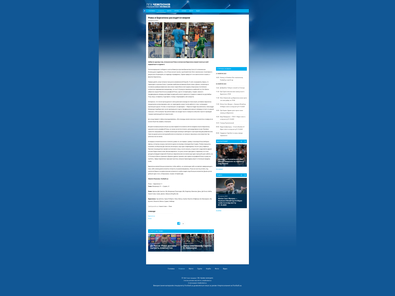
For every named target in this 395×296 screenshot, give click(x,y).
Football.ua (237, 285)
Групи (176, 11)
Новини (161, 11)
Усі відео (218, 210)
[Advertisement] (231, 29)
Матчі (169, 11)
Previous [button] (208, 231)
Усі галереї (219, 169)
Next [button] (212, 231)
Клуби (184, 11)
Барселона (151, 216)
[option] (181, 243)
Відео (198, 11)
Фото (191, 11)
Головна (152, 11)
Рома (150, 218)
